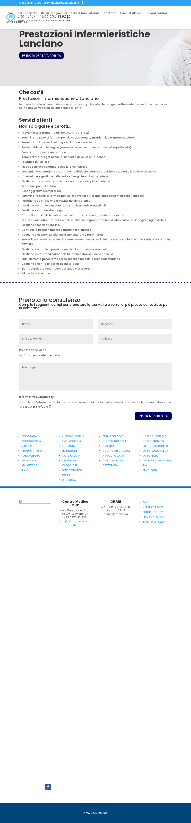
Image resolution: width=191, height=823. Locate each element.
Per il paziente (27, 13)
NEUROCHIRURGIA (154, 436)
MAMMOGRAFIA (32, 451)
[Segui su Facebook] (48, 787)
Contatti (110, 13)
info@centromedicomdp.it (75, 523)
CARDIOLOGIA (71, 456)
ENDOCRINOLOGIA (114, 441)
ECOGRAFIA (29, 436)
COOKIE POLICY (153, 512)
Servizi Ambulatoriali (85, 13)
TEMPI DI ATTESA (153, 522)
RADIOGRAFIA (31, 456)
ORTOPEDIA (150, 456)
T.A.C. (25, 470)
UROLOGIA (69, 480)
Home (10, 13)
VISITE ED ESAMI (153, 507)
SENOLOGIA (150, 470)
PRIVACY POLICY (153, 517)
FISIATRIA (108, 446)
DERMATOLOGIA (112, 436)
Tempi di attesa (131, 13)
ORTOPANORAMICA (155, 451)
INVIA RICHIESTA (153, 416)
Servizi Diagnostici (54, 13)
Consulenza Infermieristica (42, 355)
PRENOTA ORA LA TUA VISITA (41, 55)
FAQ (145, 502)
